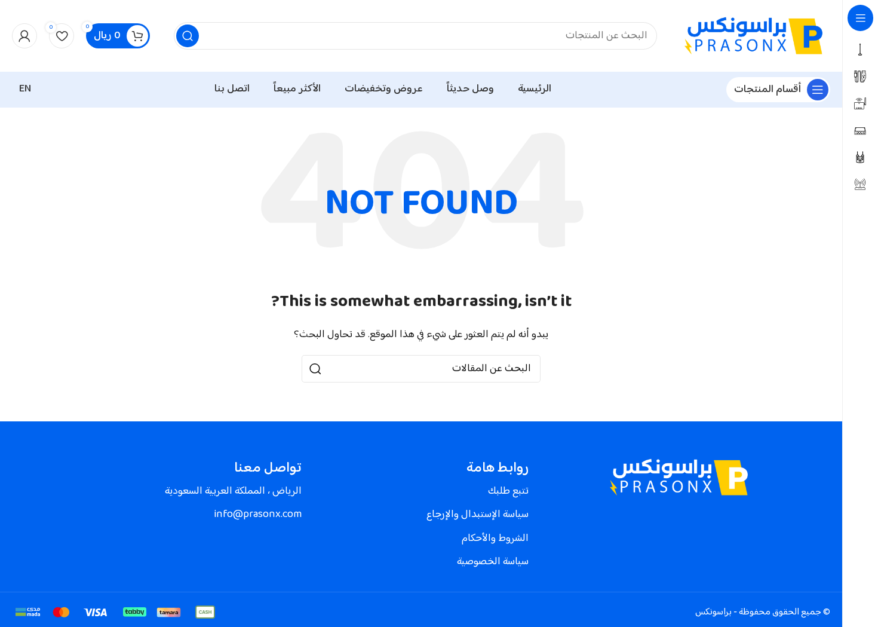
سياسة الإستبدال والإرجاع (477, 515)
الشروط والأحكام (495, 539)
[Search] (187, 36)
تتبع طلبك (508, 491)
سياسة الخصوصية (493, 562)
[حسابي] (24, 36)
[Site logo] (755, 36)
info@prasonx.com (258, 515)
